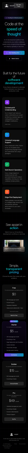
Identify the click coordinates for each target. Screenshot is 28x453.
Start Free (19, 5)
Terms (15, 443)
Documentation (22, 443)
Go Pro (14, 419)
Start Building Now (14, 53)
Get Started (14, 355)
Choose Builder (14, 383)
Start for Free (14, 315)
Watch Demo (15, 58)
